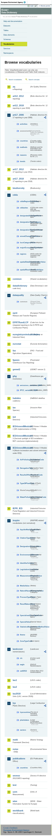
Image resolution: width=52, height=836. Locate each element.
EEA (14, 2)
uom (15, 792)
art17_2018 (18, 179)
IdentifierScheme (25, 563)
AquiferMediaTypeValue (25, 530)
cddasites (24, 208)
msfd (15, 740)
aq (14, 87)
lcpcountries (25, 712)
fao (14, 351)
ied (14, 417)
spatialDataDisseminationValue (25, 262)
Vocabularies (8, 44)
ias (14, 407)
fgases (16, 360)
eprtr (15, 313)
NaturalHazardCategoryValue (25, 591)
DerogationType (25, 468)
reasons (23, 155)
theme (22, 635)
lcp (14, 703)
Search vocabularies (15, 79)
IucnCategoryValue (25, 243)
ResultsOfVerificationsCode (25, 475)
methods (23, 147)
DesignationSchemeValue (25, 546)
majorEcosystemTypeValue (25, 248)
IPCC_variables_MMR (25, 390)
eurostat (17, 344)
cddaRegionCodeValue (25, 201)
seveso (16, 776)
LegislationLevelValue (25, 569)
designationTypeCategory (25, 222)
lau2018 (17, 694)
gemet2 (16, 369)
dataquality (18, 295)
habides (17, 398)
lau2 (15, 687)
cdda (15, 195)
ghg (15, 376)
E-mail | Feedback (10, 828)
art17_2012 (18, 169)
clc (21, 658)
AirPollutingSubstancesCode (25, 460)
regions (23, 254)
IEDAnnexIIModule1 (21, 426)
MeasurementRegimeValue (25, 576)
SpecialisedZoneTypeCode (25, 615)
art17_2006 (18, 115)
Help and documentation (12, 21)
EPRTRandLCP (20, 322)
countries (24, 141)
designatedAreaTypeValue (25, 216)
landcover (18, 649)
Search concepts (34, 79)
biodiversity (19, 188)
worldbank (18, 811)
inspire (16, 520)
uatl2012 (23, 671)
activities (23, 124)
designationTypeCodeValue (25, 230)
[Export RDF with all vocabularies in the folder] (45, 117)
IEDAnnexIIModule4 (21, 448)
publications (19, 758)
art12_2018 (18, 105)
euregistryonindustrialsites (21, 334)
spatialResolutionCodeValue (25, 270)
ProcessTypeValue (25, 597)
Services (6, 49)
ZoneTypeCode (25, 641)
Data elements (9, 35)
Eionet (14, 16)
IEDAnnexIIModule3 (21, 436)
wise (15, 801)
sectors (23, 730)
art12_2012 (18, 96)
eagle (22, 665)
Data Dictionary (23, 16)
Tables (6, 30)
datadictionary (20, 286)
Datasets (6, 26)
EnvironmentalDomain (25, 555)
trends (22, 161)
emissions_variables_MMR (25, 385)
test (14, 785)
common (17, 279)
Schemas (7, 39)
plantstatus (24, 720)
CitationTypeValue (25, 538)
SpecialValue (25, 622)
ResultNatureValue (25, 604)
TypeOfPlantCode (25, 483)
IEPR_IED (18, 508)
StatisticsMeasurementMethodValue (25, 627)
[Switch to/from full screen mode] (36, 6)
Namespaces (8, 53)
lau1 (15, 680)
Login (31, 6)
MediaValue (24, 586)
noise (15, 749)
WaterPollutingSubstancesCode (25, 497)
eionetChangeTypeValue (25, 236)
